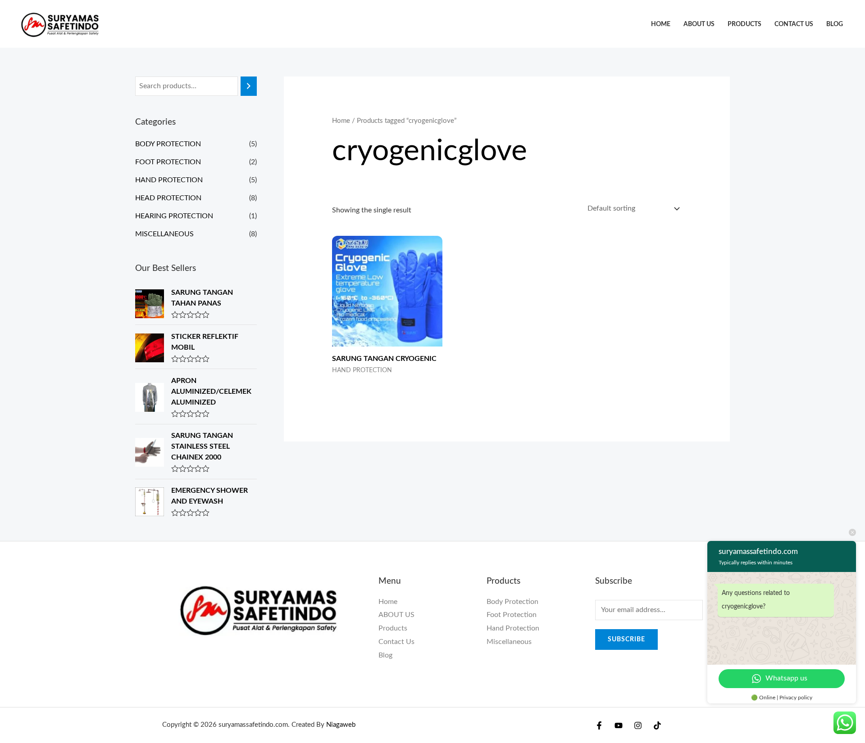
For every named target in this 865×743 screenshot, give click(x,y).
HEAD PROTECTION (168, 198)
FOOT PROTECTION (168, 162)
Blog (834, 24)
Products (744, 24)
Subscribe (626, 639)
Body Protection (512, 601)
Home (660, 24)
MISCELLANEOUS (164, 234)
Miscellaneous (509, 641)
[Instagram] (638, 725)
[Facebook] (599, 725)
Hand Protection (513, 628)
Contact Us (793, 24)
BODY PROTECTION (168, 144)
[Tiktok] (657, 725)
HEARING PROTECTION (174, 216)
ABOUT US (699, 24)
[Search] (249, 86)
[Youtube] (619, 725)
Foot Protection (512, 614)
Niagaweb (340, 724)
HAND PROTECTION (169, 180)
